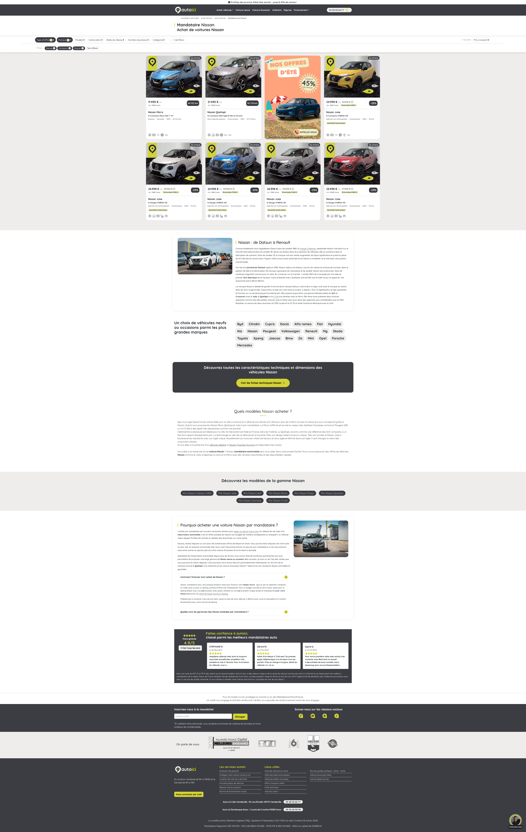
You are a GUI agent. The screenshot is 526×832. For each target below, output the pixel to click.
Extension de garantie (229, 771)
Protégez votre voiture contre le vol (234, 775)
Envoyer (240, 716)
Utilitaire (276, 10)
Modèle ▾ (80, 40)
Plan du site (287, 820)
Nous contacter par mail (189, 794)
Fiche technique (271, 787)
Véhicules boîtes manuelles (276, 779)
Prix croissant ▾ (481, 40)
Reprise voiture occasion (230, 787)
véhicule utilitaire (218, 445)
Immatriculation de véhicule (231, 783)
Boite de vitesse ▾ (115, 40)
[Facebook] (301, 716)
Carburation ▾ (95, 40)
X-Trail (276, 296)
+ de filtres (178, 40)
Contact (298, 820)
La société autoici (217, 820)
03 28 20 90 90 (293, 809)
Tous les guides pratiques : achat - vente (327, 771)
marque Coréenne (308, 248)
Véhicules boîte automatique (277, 775)
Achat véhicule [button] (224, 10)
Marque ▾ (64, 40)
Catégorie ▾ (158, 40)
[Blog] (324, 716)
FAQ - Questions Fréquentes (260, 820)
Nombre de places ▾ (138, 40)
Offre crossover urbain (274, 783)
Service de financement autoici (233, 791)
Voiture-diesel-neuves (319, 779)
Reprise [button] (288, 10)
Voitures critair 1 (272, 791)
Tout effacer (92, 48)
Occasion (63, 48)
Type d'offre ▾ (45, 40)
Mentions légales (235, 820)
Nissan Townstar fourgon (242, 445)
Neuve (49, 48)
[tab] (240, 324)
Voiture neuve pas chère (320, 775)
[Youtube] (313, 716)
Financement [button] (301, 10)
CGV (277, 820)
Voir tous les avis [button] (191, 648)
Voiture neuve (242, 10)
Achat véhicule (206, 18)
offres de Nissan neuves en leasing (213, 594)
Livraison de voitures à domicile (233, 779)
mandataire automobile (190, 18)
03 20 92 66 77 (293, 801)
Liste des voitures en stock (276, 771)
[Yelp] (336, 716)
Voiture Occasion (261, 10)
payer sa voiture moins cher (246, 531)
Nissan (78, 48)
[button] (339, 10)
